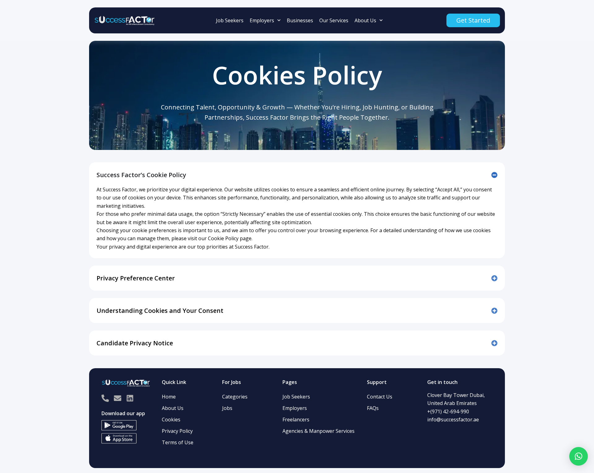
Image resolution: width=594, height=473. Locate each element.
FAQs (373, 408)
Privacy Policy (177, 431)
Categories (235, 396)
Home (169, 396)
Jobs (227, 408)
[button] (578, 456)
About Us (365, 20)
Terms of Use (177, 442)
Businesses (300, 20)
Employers (262, 20)
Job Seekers (229, 20)
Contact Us (379, 396)
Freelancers (295, 419)
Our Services (333, 20)
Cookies (171, 419)
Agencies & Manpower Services (318, 431)
